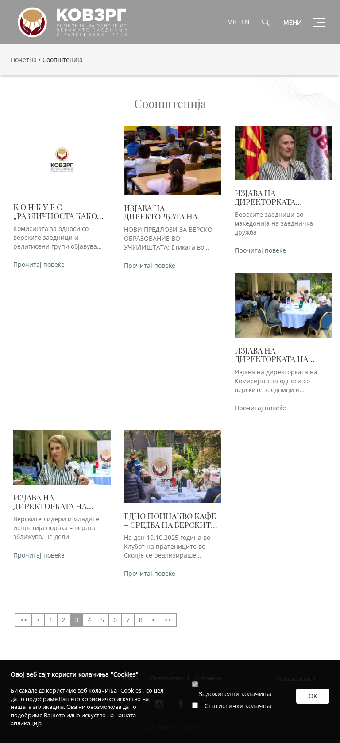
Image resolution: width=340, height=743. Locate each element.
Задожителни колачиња (235, 693)
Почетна (24, 59)
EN (245, 22)
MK (232, 22)
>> (23, 620)
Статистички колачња (238, 705)
